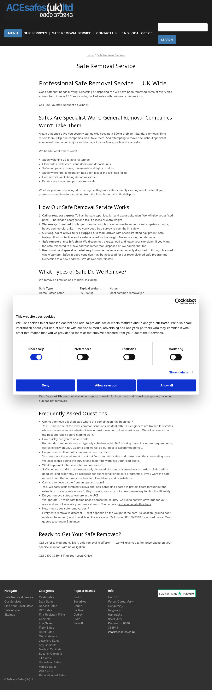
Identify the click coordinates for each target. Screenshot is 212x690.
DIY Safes (45, 610)
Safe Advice (12, 610)
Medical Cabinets (50, 649)
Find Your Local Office (77, 555)
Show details (178, 372)
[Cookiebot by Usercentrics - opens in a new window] (178, 301)
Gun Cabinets (48, 636)
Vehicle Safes (48, 666)
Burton (77, 597)
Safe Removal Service (18, 597)
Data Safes (46, 601)
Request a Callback (75, 104)
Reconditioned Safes (52, 675)
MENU (13, 33)
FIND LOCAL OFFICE (137, 33)
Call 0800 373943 (50, 104)
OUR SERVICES (35, 33)
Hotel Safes (46, 632)
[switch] (83, 357)
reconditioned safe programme (122, 473)
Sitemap (9, 614)
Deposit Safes (48, 605)
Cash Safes (46, 597)
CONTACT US (106, 33)
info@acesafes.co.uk (121, 632)
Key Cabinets (47, 645)
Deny (45, 385)
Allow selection (106, 385)
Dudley (78, 614)
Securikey (79, 601)
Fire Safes (45, 623)
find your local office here (134, 504)
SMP (76, 619)
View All (78, 623)
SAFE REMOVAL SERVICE (71, 33)
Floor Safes (46, 627)
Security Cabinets (50, 653)
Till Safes (45, 658)
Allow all (166, 385)
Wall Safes (46, 671)
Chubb (77, 605)
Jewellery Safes (49, 640)
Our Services (12, 601)
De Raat (78, 610)
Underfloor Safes (50, 662)
